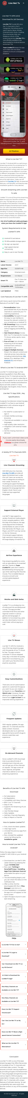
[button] (14, 945)
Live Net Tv (14, 3)
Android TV (8, 360)
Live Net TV (12, 181)
